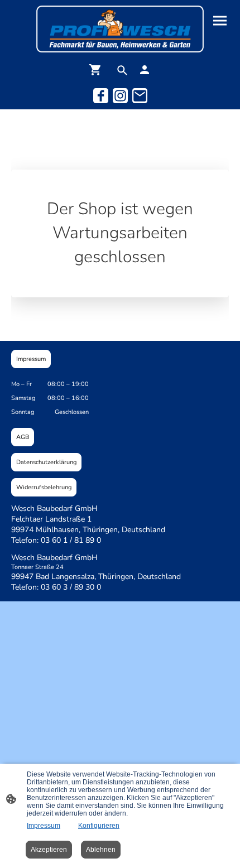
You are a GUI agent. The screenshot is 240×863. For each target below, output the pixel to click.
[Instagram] (120, 95)
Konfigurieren (98, 826)
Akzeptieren (49, 850)
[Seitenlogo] (120, 29)
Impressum (31, 359)
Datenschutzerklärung (46, 462)
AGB (22, 437)
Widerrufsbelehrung (43, 487)
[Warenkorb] (98, 69)
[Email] (139, 95)
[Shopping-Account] (144, 69)
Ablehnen (101, 850)
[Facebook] (100, 95)
